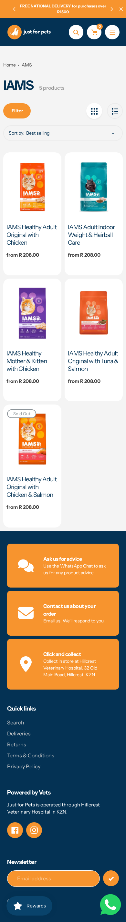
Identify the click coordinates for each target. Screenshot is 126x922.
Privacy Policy (23, 766)
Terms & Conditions (30, 755)
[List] (115, 111)
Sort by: (17, 133)
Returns (16, 744)
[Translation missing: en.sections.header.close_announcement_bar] (121, 9)
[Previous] (14, 9)
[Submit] (111, 878)
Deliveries (19, 733)
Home (9, 65)
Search (15, 722)
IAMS (26, 65)
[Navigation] (112, 32)
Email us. (52, 621)
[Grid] (94, 111)
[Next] (111, 9)
